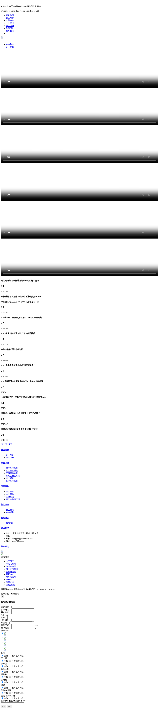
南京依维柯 (11, 564)
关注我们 (5, 546)
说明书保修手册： (9, 696)
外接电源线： (7, 690)
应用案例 (10, 23)
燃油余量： (6, 628)
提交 (9, 706)
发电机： (5, 680)
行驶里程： (6, 625)
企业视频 (10, 47)
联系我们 (10, 31)
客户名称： (6, 607)
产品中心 (10, 20)
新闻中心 (10, 26)
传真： (4, 617)
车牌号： (5, 623)
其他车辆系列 (12, 481)
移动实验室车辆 (13, 499)
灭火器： (5, 658)
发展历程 (10, 457)
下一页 (4, 444)
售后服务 (10, 28)
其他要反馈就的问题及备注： (14, 701)
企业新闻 (10, 44)
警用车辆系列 (12, 468)
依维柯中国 (11, 566)
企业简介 (10, 18)
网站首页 (10, 15)
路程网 (9, 579)
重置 (3, 706)
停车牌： (5, 664)
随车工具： (6, 669)
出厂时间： (6, 620)
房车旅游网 (11, 577)
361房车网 (10, 585)
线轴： (4, 685)
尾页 (10, 444)
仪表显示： (6, 630)
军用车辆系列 (12, 470)
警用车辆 (10, 491)
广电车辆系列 (12, 473)
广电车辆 (10, 497)
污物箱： (5, 674)
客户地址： (6, 612)
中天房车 (10, 561)
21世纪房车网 (12, 569)
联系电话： (6, 610)
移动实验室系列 (13, 476)
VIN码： (5, 615)
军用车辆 (10, 494)
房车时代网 (11, 572)
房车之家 (10, 582)
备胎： (4, 653)
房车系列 (10, 478)
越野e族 (9, 574)
